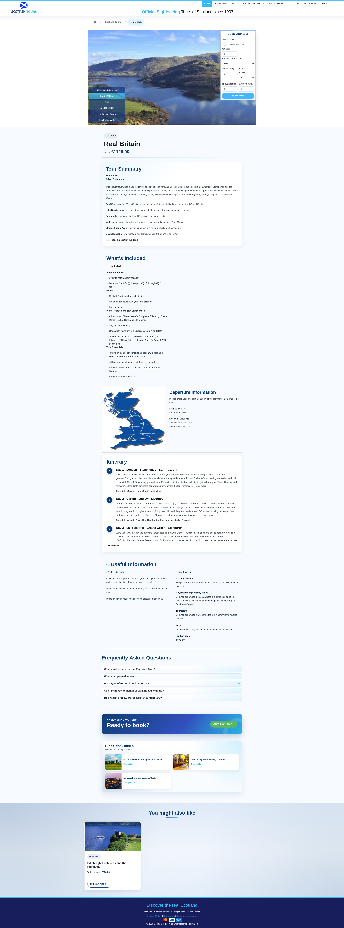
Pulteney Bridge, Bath (107, 90)
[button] (113, 546)
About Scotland (252, 4)
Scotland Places (306, 4)
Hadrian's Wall (107, 120)
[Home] (95, 22)
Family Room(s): (246, 84)
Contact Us (169, 916)
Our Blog (326, 4)
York (106, 102)
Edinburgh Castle (107, 114)
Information (275, 4)
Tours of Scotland (225, 4)
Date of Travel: (229, 39)
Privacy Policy (154, 916)
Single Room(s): (229, 84)
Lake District (107, 96)
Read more (200, 486)
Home (207, 4)
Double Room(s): (243, 70)
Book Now (238, 96)
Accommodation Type (232, 58)
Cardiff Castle (107, 108)
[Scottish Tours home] (24, 7)
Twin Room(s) (228, 69)
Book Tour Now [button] (222, 724)
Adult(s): (226, 49)
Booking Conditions (186, 916)
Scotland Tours (113, 22)
